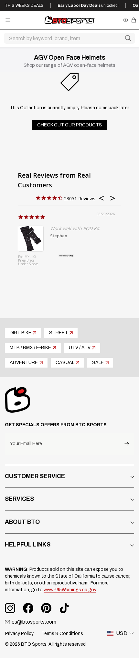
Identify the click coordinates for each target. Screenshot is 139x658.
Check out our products (69, 125)
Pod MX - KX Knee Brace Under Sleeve (28, 260)
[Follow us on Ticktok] (64, 608)
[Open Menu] (8, 20)
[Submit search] (128, 38)
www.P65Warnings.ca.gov (70, 589)
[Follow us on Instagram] (10, 608)
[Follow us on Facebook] (28, 608)
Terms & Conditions (62, 633)
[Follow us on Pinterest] (46, 608)
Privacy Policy (19, 633)
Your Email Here (26, 443)
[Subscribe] (126, 444)
